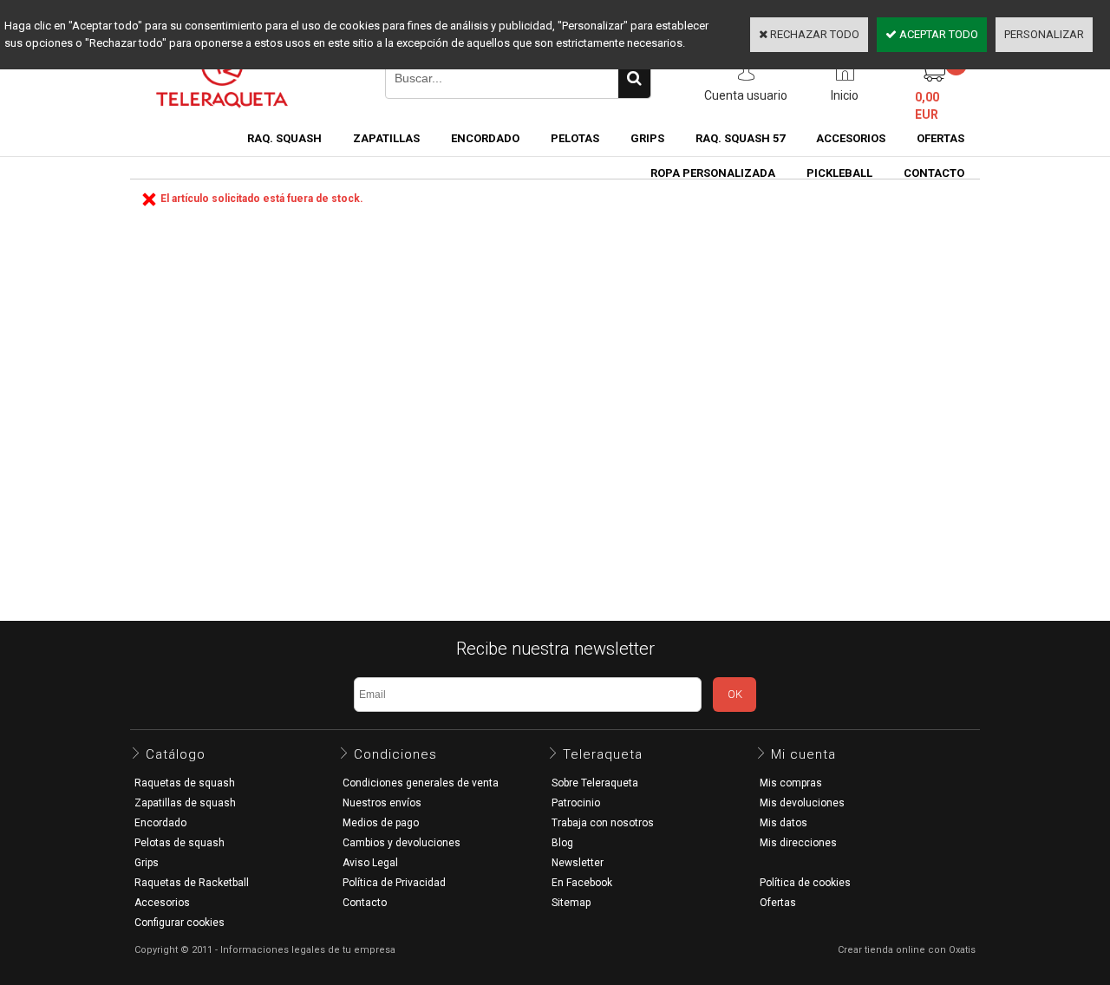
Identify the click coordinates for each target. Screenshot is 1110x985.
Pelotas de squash (179, 843)
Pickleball (839, 172)
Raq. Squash (284, 138)
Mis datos (783, 823)
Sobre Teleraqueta (595, 783)
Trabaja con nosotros (603, 823)
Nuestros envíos (382, 803)
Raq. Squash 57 (740, 138)
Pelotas (575, 138)
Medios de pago (381, 823)
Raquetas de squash (184, 783)
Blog (562, 843)
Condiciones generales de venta (421, 783)
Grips (647, 138)
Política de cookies (805, 883)
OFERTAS (940, 138)
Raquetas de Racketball (191, 883)
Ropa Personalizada (712, 172)
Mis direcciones (798, 843)
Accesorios (850, 138)
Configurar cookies (179, 923)
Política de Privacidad (394, 883)
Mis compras (791, 783)
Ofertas (778, 903)
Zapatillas (386, 138)
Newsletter (578, 863)
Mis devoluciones (802, 803)
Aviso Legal (370, 863)
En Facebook (582, 883)
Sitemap (571, 903)
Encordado (485, 138)
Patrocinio (576, 803)
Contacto (365, 903)
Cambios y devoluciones (401, 843)
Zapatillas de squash (185, 803)
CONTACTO (934, 172)
